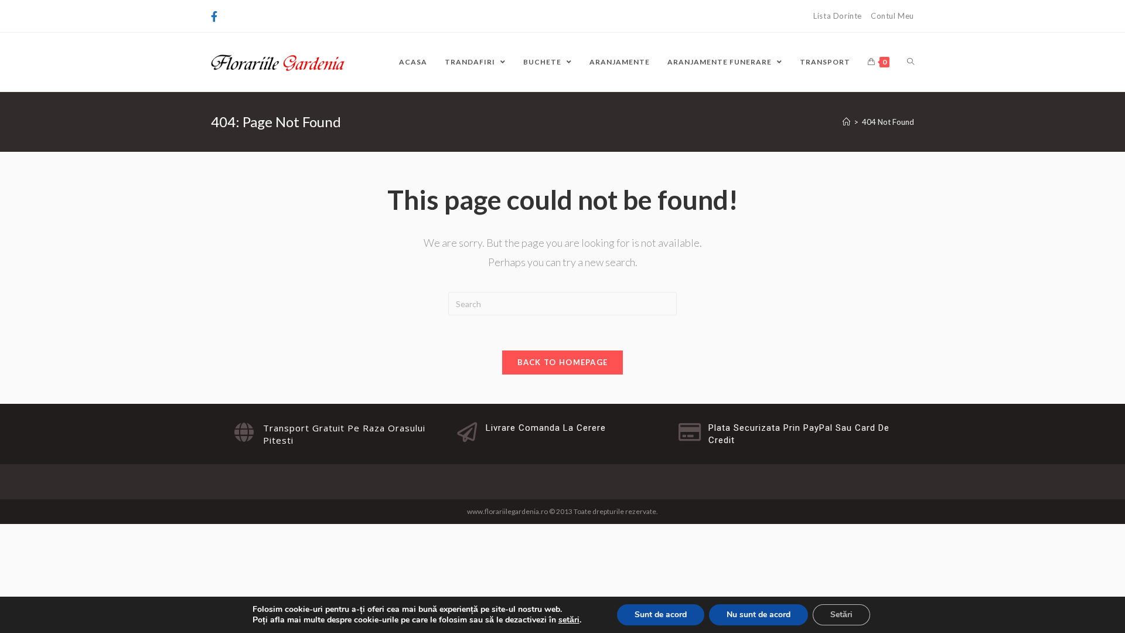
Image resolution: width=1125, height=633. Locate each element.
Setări (841, 614)
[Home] (846, 122)
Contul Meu (892, 16)
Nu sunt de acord (758, 614)
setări (568, 620)
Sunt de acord (661, 614)
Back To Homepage (562, 362)
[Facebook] (216, 16)
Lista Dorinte (837, 16)
